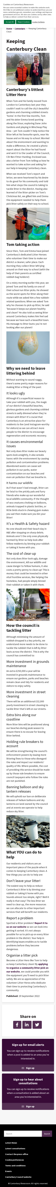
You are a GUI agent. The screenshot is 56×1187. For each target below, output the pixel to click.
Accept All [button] (10, 22)
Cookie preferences (14, 1160)
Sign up (30, 1068)
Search (47, 1133)
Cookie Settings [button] (38, 22)
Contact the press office (16, 1154)
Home (9, 28)
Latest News (11, 1142)
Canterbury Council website (18, 1177)
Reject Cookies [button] (24, 22)
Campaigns (20, 28)
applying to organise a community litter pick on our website (27, 967)
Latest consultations (15, 1148)
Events (8, 1171)
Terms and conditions (15, 1165)
